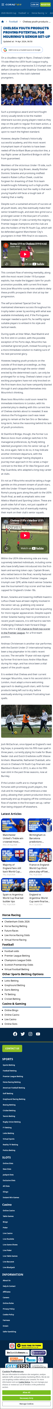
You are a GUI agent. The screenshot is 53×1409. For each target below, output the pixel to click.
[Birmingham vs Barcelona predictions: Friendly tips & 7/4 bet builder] (40, 825)
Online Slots (11, 1023)
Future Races (11, 930)
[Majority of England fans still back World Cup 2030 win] (13, 855)
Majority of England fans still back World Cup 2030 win (12, 868)
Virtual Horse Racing (15, 939)
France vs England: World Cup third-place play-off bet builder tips (39, 868)
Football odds (12, 951)
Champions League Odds (18, 960)
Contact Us (12, 1048)
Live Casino (10, 1019)
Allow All (26, 1392)
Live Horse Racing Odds (17, 935)
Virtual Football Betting (17, 969)
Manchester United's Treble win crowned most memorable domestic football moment (13, 838)
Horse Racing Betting (16, 926)
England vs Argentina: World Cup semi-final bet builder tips (39, 898)
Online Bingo (11, 1010)
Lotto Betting (12, 980)
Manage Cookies (26, 1404)
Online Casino (12, 1014)
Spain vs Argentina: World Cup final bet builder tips (13, 898)
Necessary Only (26, 1398)
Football (13, 21)
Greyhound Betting (15, 985)
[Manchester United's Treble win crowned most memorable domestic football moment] (13, 825)
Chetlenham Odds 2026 (17, 921)
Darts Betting (12, 989)
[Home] (2, 21)
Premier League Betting (17, 955)
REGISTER (45, 4)
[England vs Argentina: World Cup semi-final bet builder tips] (40, 885)
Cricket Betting (12, 998)
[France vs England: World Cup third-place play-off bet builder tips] (40, 855)
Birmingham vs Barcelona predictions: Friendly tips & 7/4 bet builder (39, 838)
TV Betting (10, 994)
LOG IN (34, 4)
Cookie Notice (24, 1382)
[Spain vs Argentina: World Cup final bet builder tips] (13, 885)
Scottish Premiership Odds (19, 964)
